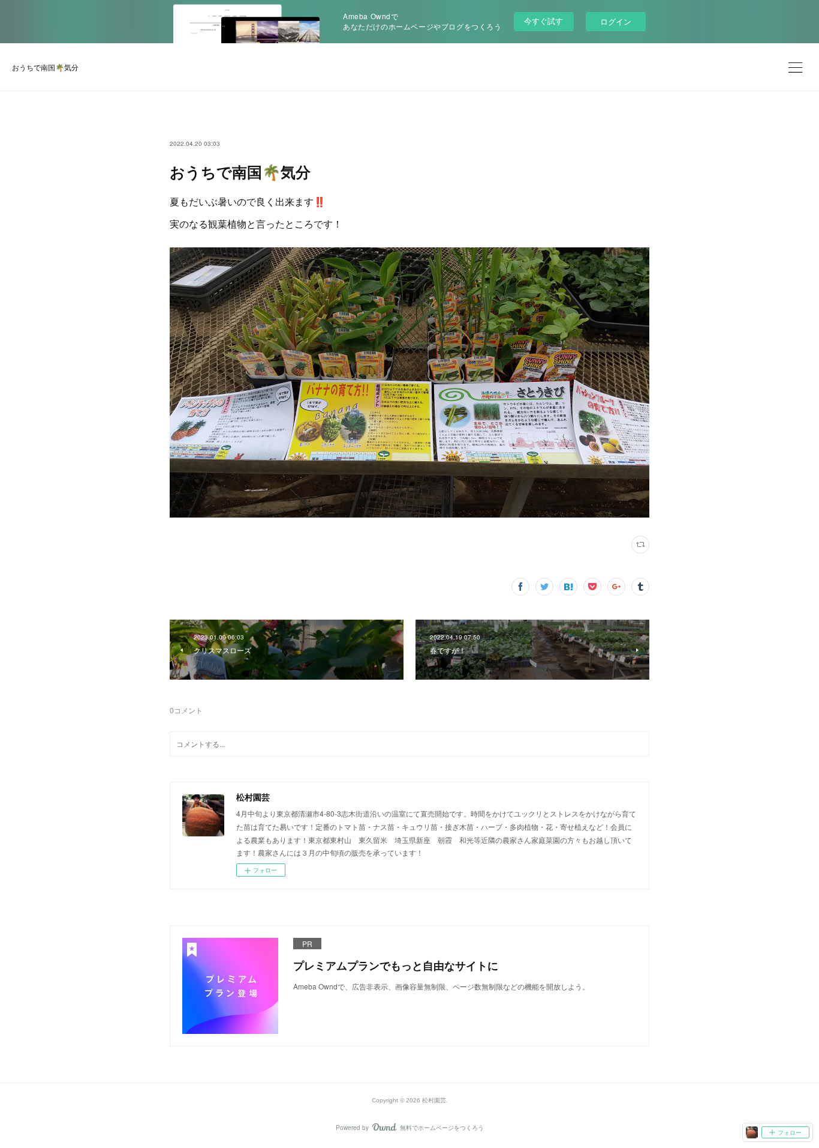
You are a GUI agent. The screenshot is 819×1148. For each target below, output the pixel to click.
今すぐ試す (543, 20)
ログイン (615, 21)
